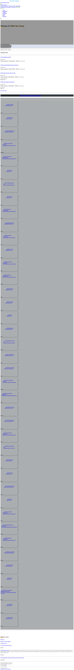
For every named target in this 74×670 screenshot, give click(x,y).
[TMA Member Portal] (4, 2)
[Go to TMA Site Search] (3, 8)
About (4, 10)
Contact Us (13, 7)
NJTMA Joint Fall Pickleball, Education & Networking (9, 65)
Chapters (4, 12)
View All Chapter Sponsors (30, 95)
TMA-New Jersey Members (6, 47)
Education (4, 16)
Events (4, 14)
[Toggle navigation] (2, 8)
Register (18, 6)
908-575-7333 (4, 643)
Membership (5, 11)
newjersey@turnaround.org (7, 645)
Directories (5, 13)
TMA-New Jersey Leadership (6, 46)
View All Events (3, 90)
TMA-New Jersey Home (5, 45)
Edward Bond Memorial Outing (5, 57)
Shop (4, 15)
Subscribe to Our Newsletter (5, 7)
